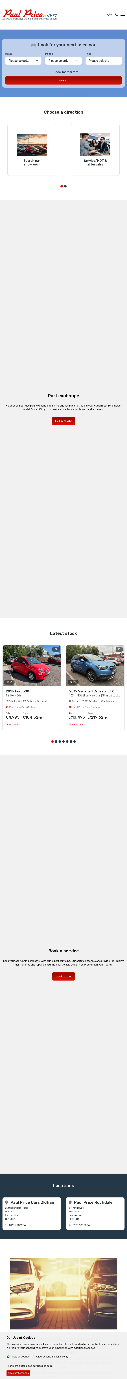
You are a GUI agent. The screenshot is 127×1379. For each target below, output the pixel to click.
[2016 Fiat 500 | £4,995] (32, 665)
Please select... (99, 61)
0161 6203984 (17, 1225)
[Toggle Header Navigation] (122, 15)
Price (88, 53)
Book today (63, 976)
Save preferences (18, 1373)
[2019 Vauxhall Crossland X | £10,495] (95, 665)
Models (49, 53)
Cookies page (45, 1365)
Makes (8, 53)
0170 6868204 (81, 1225)
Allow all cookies (20, 1356)
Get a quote (63, 421)
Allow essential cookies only (52, 1356)
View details (13, 724)
